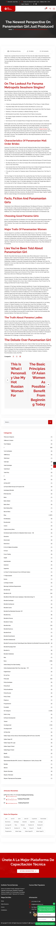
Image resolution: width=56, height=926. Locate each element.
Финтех (28, 767)
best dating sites (28, 508)
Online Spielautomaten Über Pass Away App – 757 (28, 668)
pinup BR (39, 828)
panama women (43, 129)
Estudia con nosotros (27, 871)
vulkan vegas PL (40, 831)
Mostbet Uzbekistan (28, 654)
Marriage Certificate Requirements (28, 586)
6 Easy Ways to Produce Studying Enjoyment (16, 803)
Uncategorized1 (28, 728)
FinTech (28, 550)
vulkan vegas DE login (28, 742)
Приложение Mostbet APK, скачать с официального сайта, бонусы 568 (28, 760)
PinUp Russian (28, 693)
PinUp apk (28, 678)
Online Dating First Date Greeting (28, 664)
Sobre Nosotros (5, 904)
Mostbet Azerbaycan (28, 604)
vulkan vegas (18, 831)
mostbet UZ (17, 828)
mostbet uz (28, 650)
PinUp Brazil (28, 686)
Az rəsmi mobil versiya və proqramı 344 (28, 486)
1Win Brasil (28, 458)
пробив (28, 764)
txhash (28, 721)
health (28, 557)
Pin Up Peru (28, 675)
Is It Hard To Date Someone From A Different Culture (28, 572)
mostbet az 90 (28, 593)
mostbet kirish (28, 632)
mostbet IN (39, 825)
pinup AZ (32, 828)
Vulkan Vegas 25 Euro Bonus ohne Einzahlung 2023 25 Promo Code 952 (28, 735)
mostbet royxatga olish (28, 646)
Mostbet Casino (28, 607)
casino (28, 525)
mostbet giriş (28, 614)
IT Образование (28, 575)
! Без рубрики (28, 444)
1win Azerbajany (28, 451)
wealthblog (28, 757)
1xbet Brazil (28, 469)
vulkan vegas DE (28, 739)
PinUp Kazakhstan (28, 689)
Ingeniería (28, 568)
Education (28, 536)
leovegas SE (8, 825)
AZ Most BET (28, 483)
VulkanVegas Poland (28, 750)
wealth (28, 753)
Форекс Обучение (28, 775)
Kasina (28, 579)
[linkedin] (36, 4)
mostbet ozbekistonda (28, 639)
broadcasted (28, 522)
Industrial (28, 565)
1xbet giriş (28, 472)
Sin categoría (28, 710)
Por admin (31, 51)
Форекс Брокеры (28, 771)
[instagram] (16, 356)
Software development (28, 718)
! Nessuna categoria (28, 437)
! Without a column (28, 440)
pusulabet (28, 707)
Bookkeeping (28, 518)
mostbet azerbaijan (28, 600)
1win (6, 818)
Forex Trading (28, 554)
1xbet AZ (26, 818)
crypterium (34, 818)
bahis (28, 497)
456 (28, 479)
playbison (28, 700)
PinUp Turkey (28, 696)
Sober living (28, 714)
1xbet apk (28, 461)
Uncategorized (28, 725)
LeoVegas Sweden (28, 582)
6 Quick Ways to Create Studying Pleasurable (16, 799)
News (28, 661)
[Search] (50, 422)
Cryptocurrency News (28, 529)
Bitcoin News (28, 511)
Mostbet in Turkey (28, 622)
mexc (16, 825)
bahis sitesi (28, 504)
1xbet (19, 818)
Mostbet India (28, 625)
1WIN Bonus (28, 454)
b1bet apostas (28, 493)
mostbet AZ (31, 825)
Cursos (2, 907)
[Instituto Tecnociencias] (8, 8)
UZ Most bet (28, 732)
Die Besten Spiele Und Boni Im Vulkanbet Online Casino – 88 (28, 533)
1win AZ (12, 818)
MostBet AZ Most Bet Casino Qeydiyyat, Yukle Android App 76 (28, 597)
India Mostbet (28, 561)
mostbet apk (28, 589)
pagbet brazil (28, 671)
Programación (28, 703)
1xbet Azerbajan (28, 465)
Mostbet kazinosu (28, 629)
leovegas (40, 821)
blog (28, 515)
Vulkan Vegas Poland (28, 746)
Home (2, 901)
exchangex (16, 821)
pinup (24, 828)
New (28, 657)
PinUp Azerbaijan (28, 682)
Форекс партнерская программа (28, 778)
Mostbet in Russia (28, 618)
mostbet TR (8, 828)
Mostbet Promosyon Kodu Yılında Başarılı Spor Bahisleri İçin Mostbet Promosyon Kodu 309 (28, 643)
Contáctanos (4, 910)
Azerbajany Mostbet (28, 490)
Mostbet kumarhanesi (28, 636)
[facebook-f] (13, 356)
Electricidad (28, 540)
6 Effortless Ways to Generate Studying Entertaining (18, 795)
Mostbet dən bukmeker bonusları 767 (28, 611)
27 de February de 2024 (15, 51)
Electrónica (28, 543)
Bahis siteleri (28, 501)
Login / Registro (25, 4)
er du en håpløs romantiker (28, 547)
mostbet (23, 825)
